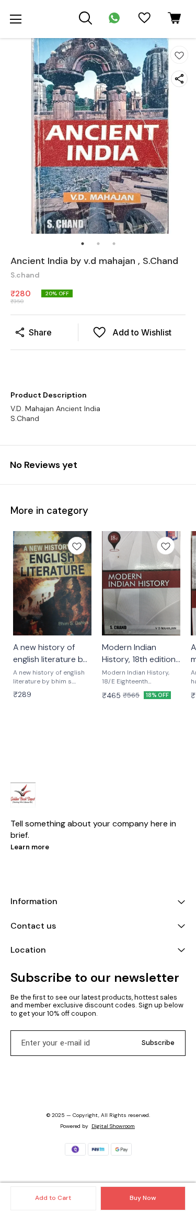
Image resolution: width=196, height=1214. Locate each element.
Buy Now (143, 1198)
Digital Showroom (113, 1126)
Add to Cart (53, 1198)
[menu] (15, 19)
